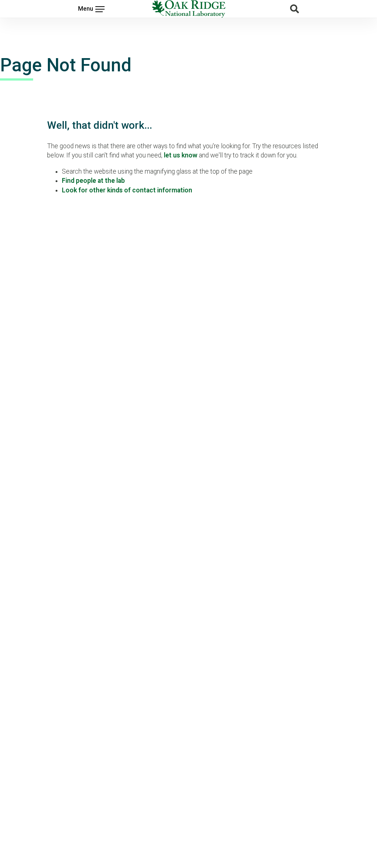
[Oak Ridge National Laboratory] (188, 9)
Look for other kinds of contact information (127, 190)
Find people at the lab (93, 180)
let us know (180, 155)
